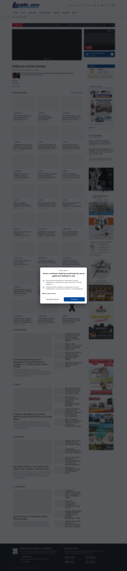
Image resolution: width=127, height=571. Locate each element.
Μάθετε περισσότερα (49, 293)
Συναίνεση (74, 299)
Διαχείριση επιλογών (52, 299)
